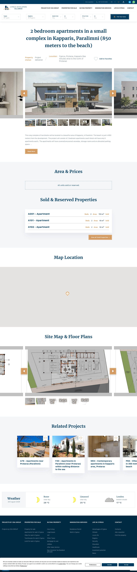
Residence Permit (75, 529)
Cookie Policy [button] (62, 563)
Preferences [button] (23, 566)
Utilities (49, 544)
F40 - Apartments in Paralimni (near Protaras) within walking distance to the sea (68, 465)
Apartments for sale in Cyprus (34, 532)
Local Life (95, 535)
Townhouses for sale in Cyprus (34, 538)
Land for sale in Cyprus (32, 541)
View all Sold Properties (99, 237)
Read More (31, 151)
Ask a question (89, 2)
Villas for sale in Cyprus (32, 535)
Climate (94, 532)
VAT (48, 535)
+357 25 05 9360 (103, 2)
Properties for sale (69, 8)
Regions (94, 538)
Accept (126, 564)
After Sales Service (53, 547)
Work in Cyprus (74, 532)
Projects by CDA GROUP (50, 8)
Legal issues (51, 532)
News (94, 553)
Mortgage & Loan (52, 541)
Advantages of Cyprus (99, 529)
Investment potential (99, 550)
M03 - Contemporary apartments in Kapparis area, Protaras (102, 464)
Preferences (92, 564)
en (111, 2)
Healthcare (95, 547)
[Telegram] (129, 2)
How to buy (51, 529)
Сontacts (118, 529)
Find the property (120, 535)
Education (95, 544)
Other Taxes (51, 538)
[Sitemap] (123, 2)
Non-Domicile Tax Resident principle (56, 551)
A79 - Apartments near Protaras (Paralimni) (31, 462)
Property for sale (30, 529)
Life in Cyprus (119, 8)
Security (95, 541)
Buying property (86, 8)
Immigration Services (103, 8)
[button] (24, 93)
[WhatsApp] (133, 2)
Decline (109, 564)
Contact (130, 8)
